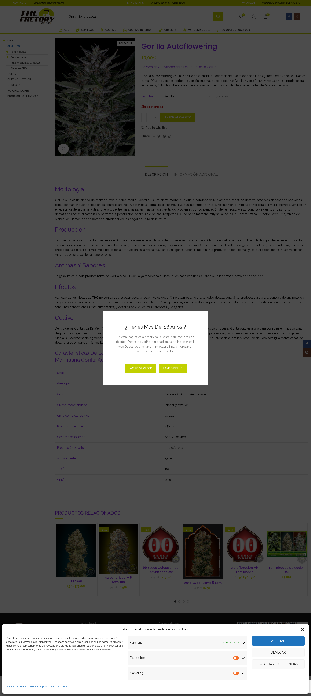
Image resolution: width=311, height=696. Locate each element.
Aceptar (278, 641)
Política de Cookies (17, 686)
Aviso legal (62, 686)
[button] (302, 629)
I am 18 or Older (140, 368)
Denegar (278, 652)
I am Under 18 (172, 368)
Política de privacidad (42, 686)
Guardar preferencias (278, 664)
